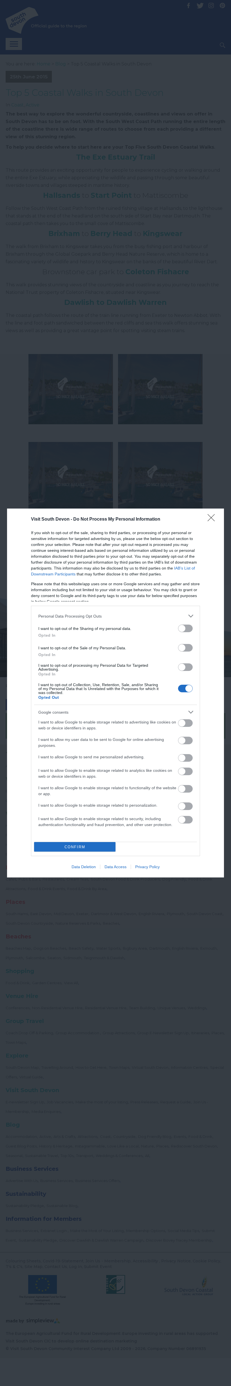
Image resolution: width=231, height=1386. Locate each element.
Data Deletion (84, 867)
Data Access (115, 867)
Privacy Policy (147, 867)
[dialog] (115, 693)
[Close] (213, 519)
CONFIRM (75, 847)
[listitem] (115, 616)
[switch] (185, 628)
